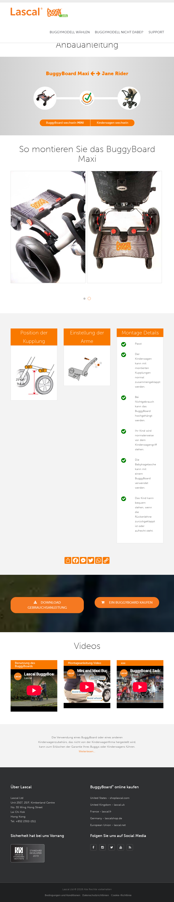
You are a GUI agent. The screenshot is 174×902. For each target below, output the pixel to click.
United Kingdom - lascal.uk (107, 804)
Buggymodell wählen (70, 32)
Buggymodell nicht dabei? (119, 32)
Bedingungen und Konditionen (62, 895)
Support (156, 32)
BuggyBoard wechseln (65, 123)
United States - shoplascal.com (109, 797)
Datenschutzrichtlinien (95, 895)
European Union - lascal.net (108, 825)
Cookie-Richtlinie (121, 895)
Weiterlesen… (87, 751)
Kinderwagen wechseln (112, 123)
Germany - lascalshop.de (106, 818)
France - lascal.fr (100, 811)
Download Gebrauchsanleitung (47, 605)
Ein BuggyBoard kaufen (130, 602)
